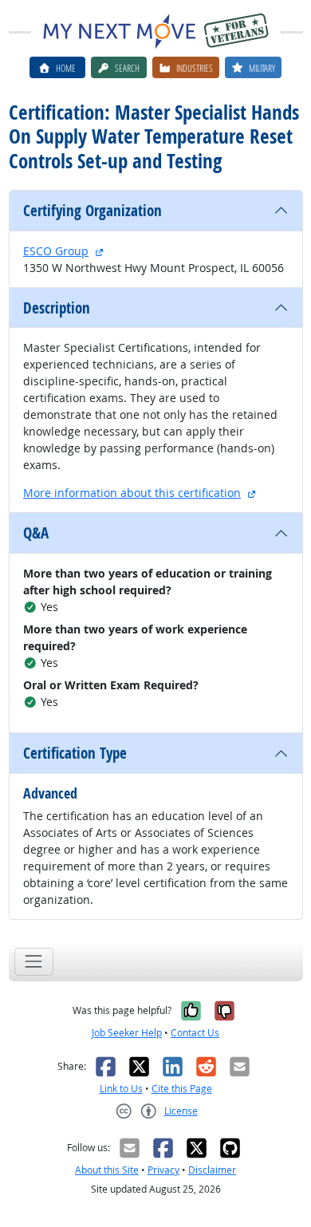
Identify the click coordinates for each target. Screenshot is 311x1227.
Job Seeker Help (127, 1033)
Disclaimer (212, 1170)
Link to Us (121, 1088)
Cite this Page (182, 1088)
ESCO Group (56, 250)
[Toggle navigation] (33, 962)
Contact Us (195, 1033)
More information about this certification (132, 492)
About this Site (107, 1170)
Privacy (163, 1170)
